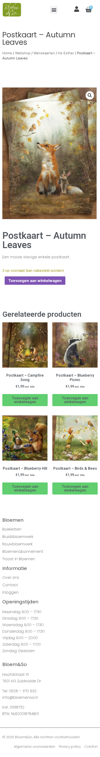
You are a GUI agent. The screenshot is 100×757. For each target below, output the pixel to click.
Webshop (22, 53)
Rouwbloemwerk (17, 544)
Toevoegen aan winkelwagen (35, 280)
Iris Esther (66, 53)
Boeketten (11, 529)
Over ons (10, 577)
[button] (54, 10)
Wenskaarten (44, 53)
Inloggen (10, 592)
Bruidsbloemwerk (17, 536)
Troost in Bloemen (18, 559)
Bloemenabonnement (22, 551)
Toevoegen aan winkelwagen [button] (25, 400)
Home (7, 53)
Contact (10, 585)
